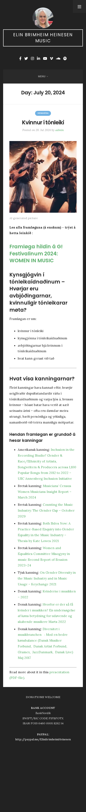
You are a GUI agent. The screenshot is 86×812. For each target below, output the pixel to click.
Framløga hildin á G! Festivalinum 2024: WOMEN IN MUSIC (36, 253)
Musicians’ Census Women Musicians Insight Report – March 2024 (44, 492)
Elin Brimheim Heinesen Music (43, 38)
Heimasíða (43, 113)
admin (59, 130)
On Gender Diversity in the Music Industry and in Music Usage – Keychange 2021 (47, 578)
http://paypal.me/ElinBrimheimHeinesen (43, 739)
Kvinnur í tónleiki (43, 122)
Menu (42, 76)
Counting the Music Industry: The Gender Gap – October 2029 (46, 510)
